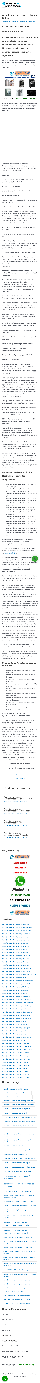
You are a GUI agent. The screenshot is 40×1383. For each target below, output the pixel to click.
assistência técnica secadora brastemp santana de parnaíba (19, 1275)
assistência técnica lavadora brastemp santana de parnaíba (19, 1252)
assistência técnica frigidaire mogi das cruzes (18, 1237)
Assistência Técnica (9, 21)
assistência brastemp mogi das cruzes (15, 1089)
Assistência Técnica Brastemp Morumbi (15, 962)
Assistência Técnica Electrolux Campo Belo (16, 1074)
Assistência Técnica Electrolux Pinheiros (15, 1065)
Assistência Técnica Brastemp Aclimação (15, 990)
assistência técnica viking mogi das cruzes (17, 1284)
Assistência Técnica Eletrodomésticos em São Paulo (18, 798)
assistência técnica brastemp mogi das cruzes (20, 1122)
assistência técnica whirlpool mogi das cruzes (18, 1288)
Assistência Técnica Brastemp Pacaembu (16, 1024)
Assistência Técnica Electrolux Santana (15, 1056)
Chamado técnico (10, 553)
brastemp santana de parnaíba (13, 1292)
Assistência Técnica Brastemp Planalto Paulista (17, 980)
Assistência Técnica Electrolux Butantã (15, 1062)
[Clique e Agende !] (20, 885)
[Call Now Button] (5, 1378)
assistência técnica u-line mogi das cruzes (17, 1280)
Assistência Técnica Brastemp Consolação (16, 996)
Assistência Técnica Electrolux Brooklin (15, 1071)
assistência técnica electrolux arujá (15, 1154)
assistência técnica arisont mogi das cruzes (17, 1097)
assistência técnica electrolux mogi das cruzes (20, 1167)
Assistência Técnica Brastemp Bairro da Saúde (17, 984)
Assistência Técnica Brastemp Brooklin (15, 952)
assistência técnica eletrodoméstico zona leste (20, 1206)
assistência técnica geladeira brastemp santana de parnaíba (19, 1242)
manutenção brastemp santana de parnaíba (17, 1299)
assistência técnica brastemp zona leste (17, 1130)
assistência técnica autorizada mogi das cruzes (18, 1101)
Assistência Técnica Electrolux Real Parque (16, 1059)
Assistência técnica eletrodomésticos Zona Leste (17, 810)
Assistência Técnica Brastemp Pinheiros (15, 946)
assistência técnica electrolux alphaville (17, 1150)
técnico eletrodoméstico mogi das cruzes (16, 1303)
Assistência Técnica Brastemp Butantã (15, 943)
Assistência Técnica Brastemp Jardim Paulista (17, 999)
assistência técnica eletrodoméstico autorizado (19, 1185)
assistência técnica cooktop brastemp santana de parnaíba (19, 1141)
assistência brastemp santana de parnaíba (16, 1093)
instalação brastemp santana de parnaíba (16, 1295)
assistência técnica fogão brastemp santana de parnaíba (18, 1211)
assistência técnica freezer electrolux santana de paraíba (17, 1231)
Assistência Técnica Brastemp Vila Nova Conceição (19, 974)
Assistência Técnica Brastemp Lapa (14, 1021)
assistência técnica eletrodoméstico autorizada (19, 1177)
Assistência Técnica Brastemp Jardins (14, 1009)
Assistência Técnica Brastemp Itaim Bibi (15, 965)
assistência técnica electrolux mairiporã (17, 1163)
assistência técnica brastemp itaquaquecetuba (20, 1117)
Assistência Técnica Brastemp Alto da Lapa (16, 1018)
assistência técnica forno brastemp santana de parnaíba (18, 1217)
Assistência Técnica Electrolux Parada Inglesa (17, 1049)
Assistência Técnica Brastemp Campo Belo (16, 955)
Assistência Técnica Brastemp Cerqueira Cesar (17, 1002)
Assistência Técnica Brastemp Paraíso (14, 993)
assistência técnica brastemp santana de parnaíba (19, 1126)
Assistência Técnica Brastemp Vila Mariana (16, 987)
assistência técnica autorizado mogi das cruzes (18, 1104)
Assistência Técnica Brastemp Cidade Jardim (17, 968)
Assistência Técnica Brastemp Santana (15, 937)
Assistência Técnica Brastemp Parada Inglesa (17, 930)
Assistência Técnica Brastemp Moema (14, 977)
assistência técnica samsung (16, 1269)
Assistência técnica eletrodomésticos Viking (19, 1201)
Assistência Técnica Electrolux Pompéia (15, 1068)
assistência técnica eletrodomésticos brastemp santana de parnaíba (18, 1196)
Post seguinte (20, 778)
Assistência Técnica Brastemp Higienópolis (16, 1028)
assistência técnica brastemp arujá (15, 1113)
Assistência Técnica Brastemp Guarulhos (15, 1040)
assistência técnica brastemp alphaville (17, 1109)
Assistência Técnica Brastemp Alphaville (15, 959)
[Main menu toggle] (36, 5)
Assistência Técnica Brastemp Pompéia (15, 949)
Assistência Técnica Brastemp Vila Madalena (17, 1012)
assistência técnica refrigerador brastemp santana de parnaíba (19, 1264)
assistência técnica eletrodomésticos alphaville (20, 1191)
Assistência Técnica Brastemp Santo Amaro (16, 971)
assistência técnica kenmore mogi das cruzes (18, 1247)
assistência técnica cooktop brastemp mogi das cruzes (18, 1135)
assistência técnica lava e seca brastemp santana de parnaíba (19, 1258)
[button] (35, 559)
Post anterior (20, 775)
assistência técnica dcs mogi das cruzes (16, 1146)
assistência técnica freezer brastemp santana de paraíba (16, 1223)
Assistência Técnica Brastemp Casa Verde (16, 934)
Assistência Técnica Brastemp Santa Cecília (16, 1037)
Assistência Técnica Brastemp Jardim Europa (17, 1006)
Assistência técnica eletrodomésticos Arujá (14, 822)
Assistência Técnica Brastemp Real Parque (16, 940)
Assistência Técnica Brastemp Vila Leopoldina (17, 1015)
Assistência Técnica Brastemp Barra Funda (16, 1034)
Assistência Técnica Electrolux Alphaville (15, 1078)
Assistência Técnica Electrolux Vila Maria (15, 1043)
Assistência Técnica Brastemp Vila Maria (15, 924)
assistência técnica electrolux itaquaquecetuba (20, 1158)
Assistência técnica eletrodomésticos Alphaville (16, 834)
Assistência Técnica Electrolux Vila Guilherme (17, 1046)
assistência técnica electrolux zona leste (17, 1171)
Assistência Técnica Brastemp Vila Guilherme (17, 927)
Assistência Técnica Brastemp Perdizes (15, 1031)
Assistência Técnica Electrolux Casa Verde (16, 1053)
